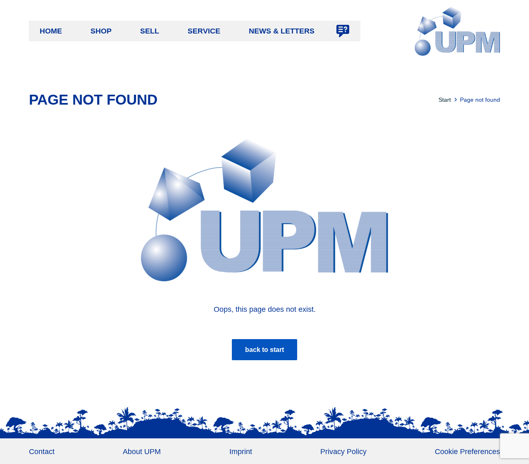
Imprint (240, 451)
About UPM (142, 451)
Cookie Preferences (467, 451)
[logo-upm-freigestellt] (457, 31)
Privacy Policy (343, 451)
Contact (42, 451)
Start (444, 99)
